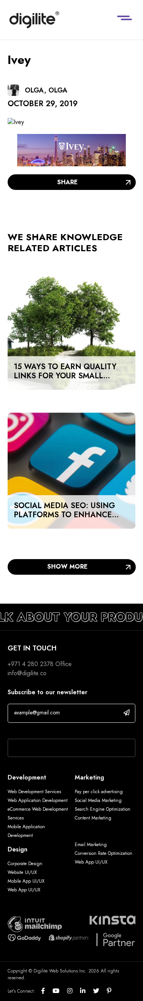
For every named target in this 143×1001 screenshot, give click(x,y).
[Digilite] (34, 19)
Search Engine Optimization (102, 809)
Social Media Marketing (98, 800)
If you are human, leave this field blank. (58, 729)
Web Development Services (34, 791)
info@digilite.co (27, 673)
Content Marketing (93, 818)
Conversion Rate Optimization (103, 853)
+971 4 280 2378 (30, 664)
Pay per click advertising (99, 791)
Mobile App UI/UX (26, 881)
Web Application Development (37, 800)
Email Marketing (91, 844)
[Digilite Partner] (35, 923)
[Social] (47, 991)
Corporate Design (25, 863)
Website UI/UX (22, 872)
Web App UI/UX (24, 889)
